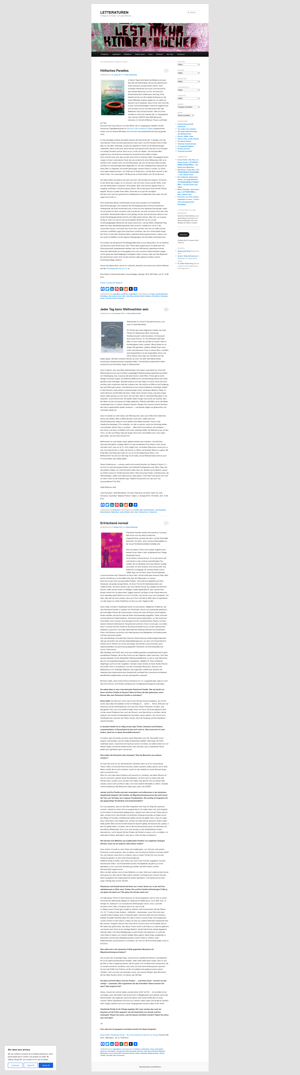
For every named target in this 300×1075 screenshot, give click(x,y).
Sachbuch (159, 54)
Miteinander (104, 1053)
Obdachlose (115, 512)
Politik (137, 1053)
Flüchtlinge (104, 296)
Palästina (148, 296)
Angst (153, 294)
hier (142, 681)
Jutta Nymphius (160, 510)
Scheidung (143, 1053)
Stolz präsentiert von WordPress (150, 1067)
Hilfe (123, 296)
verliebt (102, 1055)
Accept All (46, 1065)
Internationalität (131, 1051)
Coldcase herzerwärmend (187, 144)
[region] (30, 1058)
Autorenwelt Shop (184, 251)
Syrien (102, 298)
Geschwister (111, 1051)
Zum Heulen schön (186, 174)
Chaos (152, 1049)
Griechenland (112, 296)
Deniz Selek (159, 1049)
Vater (136, 512)
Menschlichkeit (135, 296)
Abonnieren (183, 234)
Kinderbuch (105, 54)
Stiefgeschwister (153, 1053)
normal (111, 1053)
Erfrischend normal (114, 523)
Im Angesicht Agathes (186, 146)
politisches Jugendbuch (129, 294)
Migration (162, 1051)
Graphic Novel (140, 54)
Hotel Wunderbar (149, 510)
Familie (136, 510)
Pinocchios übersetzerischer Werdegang (188, 201)
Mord (142, 296)
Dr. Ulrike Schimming (185, 263)
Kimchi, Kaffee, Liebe (185, 136)
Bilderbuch (127, 54)
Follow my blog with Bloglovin (111, 282)
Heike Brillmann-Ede (134, 313)
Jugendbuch (116, 54)
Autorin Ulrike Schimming (187, 256)
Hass (119, 296)
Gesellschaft (121, 1051)
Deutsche (103, 1051)
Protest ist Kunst (184, 149)
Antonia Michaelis (162, 294)
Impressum (181, 54)
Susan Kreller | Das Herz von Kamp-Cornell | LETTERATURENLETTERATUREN (188, 162)
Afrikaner (138, 1049)
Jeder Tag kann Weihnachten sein (124, 309)
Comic (150, 54)
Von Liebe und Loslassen (187, 129)
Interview (140, 1051)
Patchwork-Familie (128, 1053)
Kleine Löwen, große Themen (188, 139)
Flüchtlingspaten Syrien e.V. (117, 268)
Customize (15, 1065)
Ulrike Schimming (131, 75)
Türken (162, 1053)
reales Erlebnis (125, 512)
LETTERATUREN (114, 12)
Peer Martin (156, 296)
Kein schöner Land (184, 194)
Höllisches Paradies (114, 70)
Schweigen (164, 296)
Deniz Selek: (129, 1035)
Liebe (127, 296)
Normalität (117, 1053)
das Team (170, 54)
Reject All (30, 1065)
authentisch (145, 1049)
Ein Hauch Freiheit (184, 141)
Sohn (132, 512)
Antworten (153, 512)
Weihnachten (143, 512)
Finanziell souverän (185, 151)
